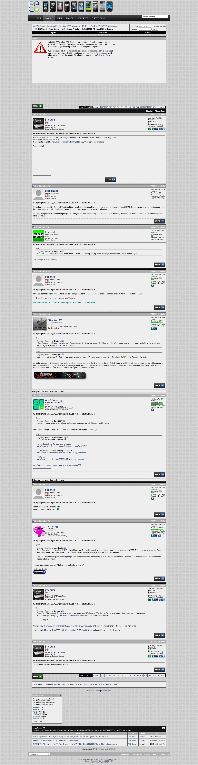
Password (133, 29)
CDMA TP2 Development (107, 26)
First (95, 107)
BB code (36, 708)
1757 (154, 107)
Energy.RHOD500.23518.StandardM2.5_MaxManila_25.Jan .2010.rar (66, 626)
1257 (150, 107)
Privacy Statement (158, 754)
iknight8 (50, 276)
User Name (134, 26)
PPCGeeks (40, 26)
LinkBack (149, 111)
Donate (69, 18)
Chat (59, 18)
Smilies (35, 709)
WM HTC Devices (70, 26)
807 (141, 107)
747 (114, 107)
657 (106, 107)
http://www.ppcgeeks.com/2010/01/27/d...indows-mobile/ (60, 459)
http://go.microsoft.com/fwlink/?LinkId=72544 (67, 142)
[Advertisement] (140, 61)
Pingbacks (36, 716)
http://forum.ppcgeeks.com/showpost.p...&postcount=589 (57, 465)
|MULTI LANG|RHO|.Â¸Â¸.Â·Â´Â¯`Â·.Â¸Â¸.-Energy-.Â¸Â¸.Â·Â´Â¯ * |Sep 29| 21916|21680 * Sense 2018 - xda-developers (75, 744)
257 (102, 107)
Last (162, 107)
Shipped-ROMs (98, 18)
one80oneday (54, 400)
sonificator (51, 190)
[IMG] (35, 711)
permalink (160, 114)
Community (102, 33)
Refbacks (36, 718)
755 (118, 107)
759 (133, 107)
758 (130, 107)
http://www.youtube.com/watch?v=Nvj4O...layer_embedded (61, 453)
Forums (49, 18)
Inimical (50, 232)
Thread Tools (160, 111)
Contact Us (125, 754)
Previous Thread (94, 691)
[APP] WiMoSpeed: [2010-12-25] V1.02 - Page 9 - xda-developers (56, 740)
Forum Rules (37, 722)
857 (145, 107)
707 (110, 107)
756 (122, 107)
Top (167, 754)
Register (53, 33)
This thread (132, 737)
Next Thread (105, 691)
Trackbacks (37, 715)
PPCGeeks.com (136, 754)
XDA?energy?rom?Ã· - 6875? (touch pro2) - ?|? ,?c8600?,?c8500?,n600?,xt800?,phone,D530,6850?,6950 (70, 737)
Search (148, 33)
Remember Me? (160, 26)
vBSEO (106, 761)
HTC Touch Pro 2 (88, 26)
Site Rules (83, 18)
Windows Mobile (54, 26)
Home (38, 18)
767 (137, 107)
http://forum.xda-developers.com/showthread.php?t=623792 (62, 446)
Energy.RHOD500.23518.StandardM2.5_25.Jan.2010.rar (68, 630)
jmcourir (50, 119)
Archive (147, 754)
